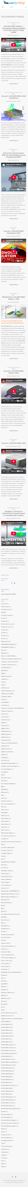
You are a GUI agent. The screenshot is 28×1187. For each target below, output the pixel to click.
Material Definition (6, 902)
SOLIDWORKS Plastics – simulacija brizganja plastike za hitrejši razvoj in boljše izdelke (13, 29)
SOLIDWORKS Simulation (7, 1097)
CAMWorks (4, 688)
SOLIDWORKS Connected (7, 1047)
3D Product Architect (6, 615)
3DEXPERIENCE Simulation (8, 644)
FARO (2, 807)
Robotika (3, 981)
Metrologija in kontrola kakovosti (9, 914)
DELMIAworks (4, 737)
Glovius (3, 856)
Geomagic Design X (6, 853)
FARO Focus (4, 815)
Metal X (3, 911)
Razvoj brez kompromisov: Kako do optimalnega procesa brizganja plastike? (13, 155)
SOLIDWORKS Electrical (7, 1059)
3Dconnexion (4, 635)
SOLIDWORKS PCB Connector (8, 1085)
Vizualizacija (4, 1152)
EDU (2, 775)
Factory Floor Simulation (7, 804)
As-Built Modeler (5, 667)
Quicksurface (4, 969)
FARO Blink (4, 812)
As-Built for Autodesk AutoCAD (9, 661)
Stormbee (3, 1111)
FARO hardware (5, 818)
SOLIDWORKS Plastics (13, 22)
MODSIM (3, 917)
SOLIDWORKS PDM (6, 1088)
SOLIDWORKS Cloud (6, 1042)
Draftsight (3, 757)
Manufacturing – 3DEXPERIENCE (9, 891)
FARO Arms (4, 809)
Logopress (4, 888)
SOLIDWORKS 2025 (6, 1033)
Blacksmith (4, 670)
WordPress (21, 1182)
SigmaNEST (4, 983)
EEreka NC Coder (5, 777)
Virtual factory (4, 1149)
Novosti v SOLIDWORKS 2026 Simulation (13, 97)
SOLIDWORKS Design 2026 (8, 1053)
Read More (13, 83)
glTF (2, 859)
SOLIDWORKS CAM (6, 1036)
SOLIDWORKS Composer (7, 1044)
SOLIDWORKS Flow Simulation (13, 92)
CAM (2, 682)
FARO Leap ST (4, 821)
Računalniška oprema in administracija (10, 972)
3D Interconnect (5, 606)
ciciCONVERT (4, 702)
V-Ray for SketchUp (6, 1146)
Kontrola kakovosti (6, 876)
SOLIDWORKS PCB (6, 1082)
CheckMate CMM (5, 696)
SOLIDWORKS (13, 293)
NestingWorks (4, 928)
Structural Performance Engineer (9, 1123)
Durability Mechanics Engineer (8, 763)
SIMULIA (3, 995)
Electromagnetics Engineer (8, 783)
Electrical (3, 780)
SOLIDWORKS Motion (6, 1079)
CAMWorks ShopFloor (7, 690)
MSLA (2, 923)
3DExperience (13, 149)
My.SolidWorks (5, 925)
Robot (2, 978)
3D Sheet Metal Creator (7, 624)
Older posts (5, 575)
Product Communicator (7, 954)
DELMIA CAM (4, 728)
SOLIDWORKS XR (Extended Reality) (10, 1108)
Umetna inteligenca (6, 1137)
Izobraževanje (4, 873)
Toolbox (3, 1131)
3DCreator (3, 638)
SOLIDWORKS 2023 (6, 1027)
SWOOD (3, 1129)
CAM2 (2, 685)
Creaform (3, 714)
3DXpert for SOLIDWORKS (8, 656)
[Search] (26, 7)
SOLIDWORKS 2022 (6, 1024)
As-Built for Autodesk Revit (8, 664)
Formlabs (3, 838)
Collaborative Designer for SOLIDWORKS (11, 708)
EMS (2, 786)
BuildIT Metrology (5, 676)
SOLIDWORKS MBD (6, 1076)
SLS (2, 1010)
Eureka (3, 798)
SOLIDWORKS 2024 (6, 1030)
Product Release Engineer (7, 957)
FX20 (2, 844)
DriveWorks (4, 760)
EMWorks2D (4, 792)
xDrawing (3, 1158)
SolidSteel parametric (6, 1015)
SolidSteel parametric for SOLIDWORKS (11, 1018)
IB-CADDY (3, 867)
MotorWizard (4, 920)
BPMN (2, 673)
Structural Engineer (6, 1117)
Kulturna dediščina (5, 879)
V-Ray (2, 1143)
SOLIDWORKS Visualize (7, 1105)
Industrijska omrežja (6, 870)
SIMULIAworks (5, 998)
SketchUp (3, 1004)
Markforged (4, 899)
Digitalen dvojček (5, 748)
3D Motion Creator (6, 609)
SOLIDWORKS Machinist (7, 1068)
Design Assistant (5, 740)
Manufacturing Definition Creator (9, 894)
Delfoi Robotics (5, 719)
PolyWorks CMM (5, 952)
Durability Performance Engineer (9, 766)
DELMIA (3, 722)
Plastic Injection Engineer (7, 946)
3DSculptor (4, 653)
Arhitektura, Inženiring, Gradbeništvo (10, 659)
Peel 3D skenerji (5, 937)
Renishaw (3, 975)
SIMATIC (3, 986)
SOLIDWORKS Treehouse (7, 1102)
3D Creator (4, 603)
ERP (2, 795)
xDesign (3, 1155)
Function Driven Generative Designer (10, 841)
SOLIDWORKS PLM (6, 1094)
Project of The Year (6, 960)
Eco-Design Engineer (6, 769)
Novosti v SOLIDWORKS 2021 (14, 443)
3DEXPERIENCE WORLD (7, 647)
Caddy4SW (3, 679)
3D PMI (3, 612)
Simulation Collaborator (7, 992)
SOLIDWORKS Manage (6, 1071)
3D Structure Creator (6, 627)
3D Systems (4, 630)
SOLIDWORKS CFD (6, 1039)
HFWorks (3, 865)
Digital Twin (4, 746)
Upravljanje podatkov (6, 1140)
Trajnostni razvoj (5, 1134)
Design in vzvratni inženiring (8, 743)
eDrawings (3, 772)
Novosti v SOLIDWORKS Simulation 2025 (14, 232)
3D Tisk (3, 632)
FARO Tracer (4, 827)
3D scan (3, 618)
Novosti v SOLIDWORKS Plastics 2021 (14, 372)
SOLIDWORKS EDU (6, 1056)
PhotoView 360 (5, 943)
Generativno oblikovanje (7, 847)
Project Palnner (5, 963)
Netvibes (3, 931)
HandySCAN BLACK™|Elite (7, 862)
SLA (2, 1007)
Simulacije (13, 227)
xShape (3, 1163)
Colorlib (11, 1182)
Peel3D (3, 940)
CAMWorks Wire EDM (6, 693)
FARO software (5, 824)
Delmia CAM (4, 725)
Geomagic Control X (6, 850)
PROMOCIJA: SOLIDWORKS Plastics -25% (13, 298)
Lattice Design (4, 882)
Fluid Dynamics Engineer (7, 833)
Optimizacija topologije (7, 934)
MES (2, 908)
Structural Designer (6, 1114)
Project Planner (5, 966)
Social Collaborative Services (8, 1013)
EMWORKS (4, 789)
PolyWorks (4, 949)
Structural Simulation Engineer (9, 1126)
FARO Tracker (4, 830)
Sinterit (3, 1001)
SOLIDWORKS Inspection (7, 1065)
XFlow (2, 1160)
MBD (2, 905)
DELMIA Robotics (5, 731)
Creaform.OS (4, 717)
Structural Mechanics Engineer (9, 1120)
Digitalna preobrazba (6, 751)
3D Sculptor (4, 621)
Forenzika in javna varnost (7, 836)
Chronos (3, 699)
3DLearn (3, 650)
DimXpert (3, 754)
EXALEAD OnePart (6, 801)
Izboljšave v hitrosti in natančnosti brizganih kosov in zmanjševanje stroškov (13, 513)
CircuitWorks (4, 705)
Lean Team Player (5, 885)
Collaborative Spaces (6, 711)
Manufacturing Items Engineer (8, 896)
